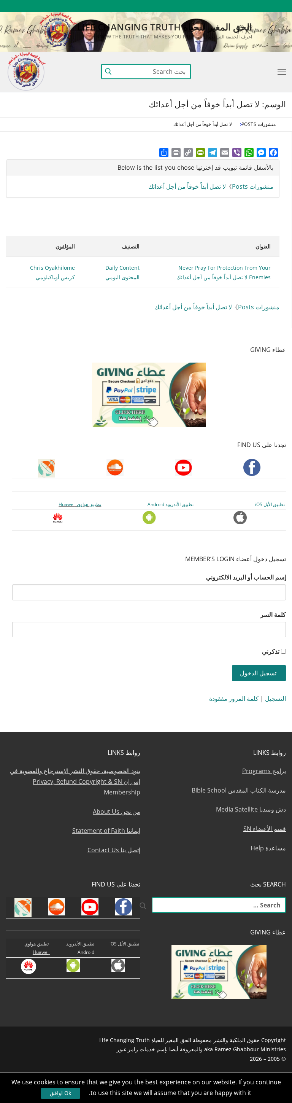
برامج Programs (264, 771)
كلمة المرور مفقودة (234, 698)
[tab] (142, 167)
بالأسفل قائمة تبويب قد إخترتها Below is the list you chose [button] (195, 167)
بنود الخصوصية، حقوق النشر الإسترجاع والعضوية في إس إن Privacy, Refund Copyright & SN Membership (75, 781)
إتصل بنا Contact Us (113, 850)
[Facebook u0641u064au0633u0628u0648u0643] (279, 6)
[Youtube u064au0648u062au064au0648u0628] (266, 6)
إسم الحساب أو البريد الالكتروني (246, 577)
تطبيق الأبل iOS (270, 504)
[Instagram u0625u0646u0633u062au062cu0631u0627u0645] (224, 6)
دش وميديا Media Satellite (251, 809)
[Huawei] (156, 6)
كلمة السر (273, 614)
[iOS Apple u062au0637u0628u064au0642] (169, 6)
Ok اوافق (60, 1093)
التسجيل (275, 698)
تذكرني (270, 651)
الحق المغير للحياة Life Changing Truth (164, 26)
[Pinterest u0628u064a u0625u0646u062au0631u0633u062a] (197, 6)
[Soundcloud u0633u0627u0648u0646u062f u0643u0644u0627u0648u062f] (252, 6)
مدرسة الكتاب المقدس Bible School (239, 790)
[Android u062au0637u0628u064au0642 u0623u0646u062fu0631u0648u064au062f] (183, 6)
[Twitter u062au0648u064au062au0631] (238, 6)
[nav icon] (280, 72)
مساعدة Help (268, 848)
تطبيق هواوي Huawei (80, 504)
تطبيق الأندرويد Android (171, 504)
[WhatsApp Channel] (210, 6)
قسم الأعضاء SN (264, 828)
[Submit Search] (108, 72)
